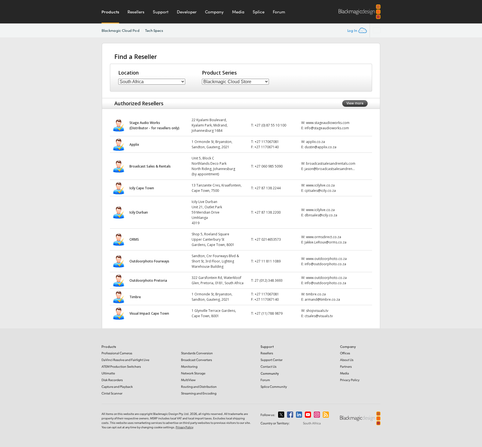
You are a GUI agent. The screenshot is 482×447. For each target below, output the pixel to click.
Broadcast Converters (196, 360)
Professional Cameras (117, 353)
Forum (279, 12)
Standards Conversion (197, 353)
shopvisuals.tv (317, 310)
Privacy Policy (350, 380)
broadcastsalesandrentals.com (330, 163)
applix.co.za (315, 141)
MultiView (188, 380)
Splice (258, 12)
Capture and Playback (117, 386)
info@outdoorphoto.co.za (325, 264)
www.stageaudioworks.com (328, 122)
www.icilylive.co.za (320, 185)
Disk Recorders (112, 380)
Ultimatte (108, 373)
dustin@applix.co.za (320, 147)
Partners (346, 366)
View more (354, 103)
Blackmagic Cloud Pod (120, 30)
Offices (345, 353)
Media (238, 12)
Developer (187, 12)
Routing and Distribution (199, 386)
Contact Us (268, 366)
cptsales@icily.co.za (320, 190)
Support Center (272, 360)
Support (160, 12)
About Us (346, 360)
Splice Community (274, 386)
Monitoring (189, 366)
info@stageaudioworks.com (327, 128)
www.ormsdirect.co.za (323, 237)
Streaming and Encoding (198, 393)
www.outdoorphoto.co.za (326, 258)
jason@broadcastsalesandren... (330, 168)
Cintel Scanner (112, 393)
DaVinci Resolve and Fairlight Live (125, 360)
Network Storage (193, 373)
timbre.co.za (316, 294)
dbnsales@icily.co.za (321, 215)
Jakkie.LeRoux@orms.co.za (325, 242)
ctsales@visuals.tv (319, 316)
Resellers (135, 12)
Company (214, 12)
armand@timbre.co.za (322, 299)
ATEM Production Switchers (121, 366)
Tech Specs (154, 30)
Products (110, 12)
